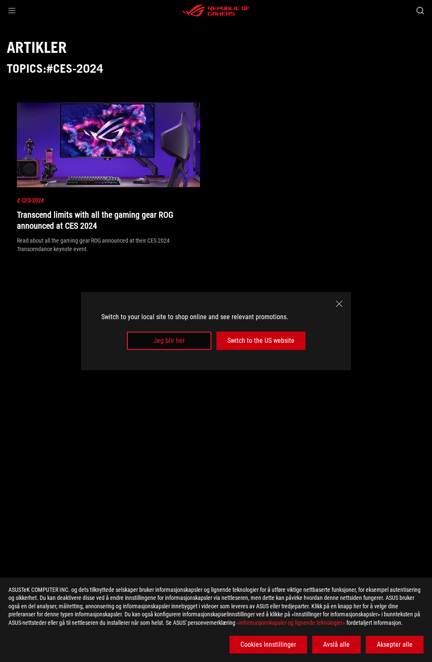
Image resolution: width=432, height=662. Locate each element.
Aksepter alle (395, 644)
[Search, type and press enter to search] (420, 10)
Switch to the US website (260, 340)
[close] (339, 304)
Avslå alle (336, 644)
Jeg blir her (169, 340)
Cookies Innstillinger (268, 644)
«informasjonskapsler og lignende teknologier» (291, 622)
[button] (12, 10)
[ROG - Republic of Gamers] (216, 10)
